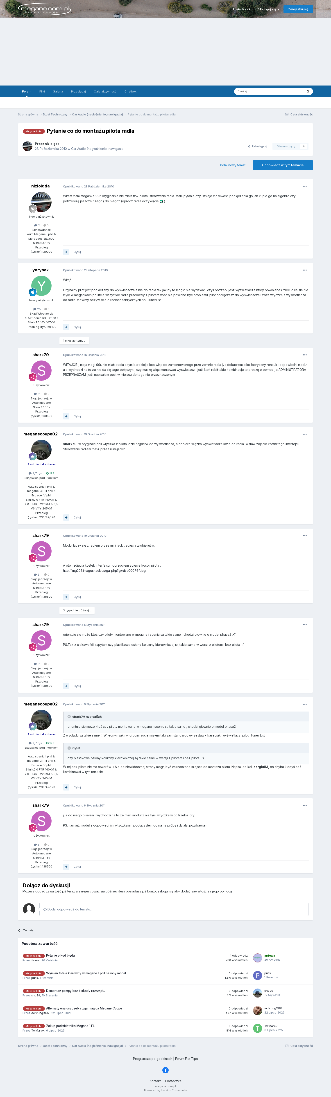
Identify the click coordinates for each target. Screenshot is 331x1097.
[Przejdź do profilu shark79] (41, 370)
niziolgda (40, 186)
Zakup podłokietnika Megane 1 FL (70, 1026)
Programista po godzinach (152, 1059)
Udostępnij (258, 146)
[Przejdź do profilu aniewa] (257, 957)
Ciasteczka (173, 1081)
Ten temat (290, 91)
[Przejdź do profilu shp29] (257, 993)
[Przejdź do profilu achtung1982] (257, 1010)
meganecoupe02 (40, 434)
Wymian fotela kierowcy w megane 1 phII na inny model (86, 973)
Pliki (42, 91)
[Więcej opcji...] (304, 186)
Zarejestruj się (298, 9)
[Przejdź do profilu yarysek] (41, 286)
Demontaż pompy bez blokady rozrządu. (75, 991)
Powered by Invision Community (165, 1090)
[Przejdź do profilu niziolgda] (27, 146)
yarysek (40, 270)
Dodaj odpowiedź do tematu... (69, 909)
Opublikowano (88, 186)
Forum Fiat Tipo (186, 1059)
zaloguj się (165, 891)
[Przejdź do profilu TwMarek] (257, 1028)
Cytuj (77, 252)
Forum (26, 91)
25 (38, 309)
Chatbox (130, 91)
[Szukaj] (308, 91)
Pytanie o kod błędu (60, 955)
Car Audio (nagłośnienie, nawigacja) (98, 149)
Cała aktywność (105, 91)
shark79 (40, 354)
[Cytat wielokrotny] (66, 252)
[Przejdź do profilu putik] (257, 975)
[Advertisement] (165, 51)
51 (39, 394)
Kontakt (155, 1081)
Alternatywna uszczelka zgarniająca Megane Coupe (84, 1008)
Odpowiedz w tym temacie (283, 165)
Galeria (58, 91)
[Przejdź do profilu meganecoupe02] (41, 450)
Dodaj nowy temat (232, 165)
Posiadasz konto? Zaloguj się (255, 9)
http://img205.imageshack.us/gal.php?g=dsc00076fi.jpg (104, 570)
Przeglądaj (78, 91)
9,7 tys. (37, 473)
